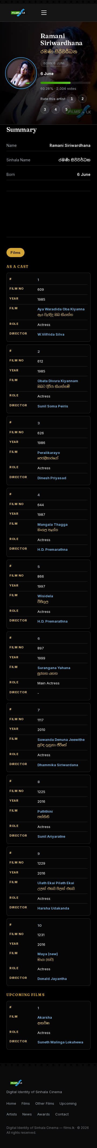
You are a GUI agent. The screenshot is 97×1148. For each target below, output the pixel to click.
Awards (43, 1114)
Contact (62, 1114)
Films (15, 252)
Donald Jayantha (52, 978)
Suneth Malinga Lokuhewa (60, 1042)
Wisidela (45, 596)
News (27, 1114)
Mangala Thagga (52, 524)
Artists (11, 1114)
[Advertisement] (48, 214)
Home (11, 1103)
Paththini (45, 811)
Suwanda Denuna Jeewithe (61, 739)
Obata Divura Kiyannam (57, 381)
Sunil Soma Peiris (52, 406)
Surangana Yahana (53, 668)
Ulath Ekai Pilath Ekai (55, 883)
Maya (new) (47, 954)
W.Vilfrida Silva (50, 334)
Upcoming (68, 1103)
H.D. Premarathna (52, 549)
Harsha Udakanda (53, 908)
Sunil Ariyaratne (51, 836)
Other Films (44, 1103)
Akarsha (44, 1017)
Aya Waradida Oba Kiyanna (61, 309)
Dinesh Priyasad (51, 478)
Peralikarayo (48, 452)
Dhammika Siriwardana (57, 765)
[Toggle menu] (44, 12)
